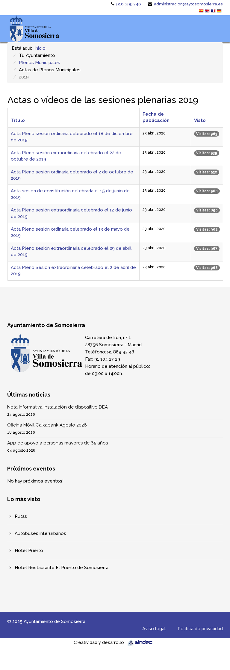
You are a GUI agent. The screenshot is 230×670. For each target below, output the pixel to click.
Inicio (40, 48)
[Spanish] (202, 11)
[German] (220, 11)
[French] (214, 11)
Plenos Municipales (39, 62)
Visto (200, 120)
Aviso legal (154, 628)
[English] (208, 11)
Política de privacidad (200, 628)
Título (18, 120)
